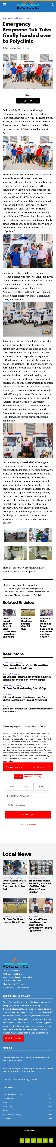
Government (8, 694)
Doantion (32, 585)
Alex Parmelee (19, 585)
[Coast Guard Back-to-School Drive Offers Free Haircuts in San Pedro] (9, 612)
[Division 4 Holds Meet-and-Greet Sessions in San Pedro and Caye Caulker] (46, 612)
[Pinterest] (31, 100)
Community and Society (13, 18)
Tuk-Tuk (37, 595)
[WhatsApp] (37, 100)
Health (29, 18)
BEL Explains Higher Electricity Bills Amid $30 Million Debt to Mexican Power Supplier (40, 886)
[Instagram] (27, 1140)
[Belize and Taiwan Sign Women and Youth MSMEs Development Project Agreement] (41, 905)
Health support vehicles (38, 591)
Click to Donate (13, 1038)
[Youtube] (51, 1140)
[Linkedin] (33, 1140)
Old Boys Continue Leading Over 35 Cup (26, 624)
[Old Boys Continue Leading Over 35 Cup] (28, 612)
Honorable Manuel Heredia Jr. (17, 595)
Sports (5, 706)
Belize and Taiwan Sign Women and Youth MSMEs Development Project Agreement (40, 925)
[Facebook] (19, 100)
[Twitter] (25, 100)
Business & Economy (11, 674)
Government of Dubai (14, 591)
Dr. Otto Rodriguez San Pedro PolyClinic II (23, 588)
